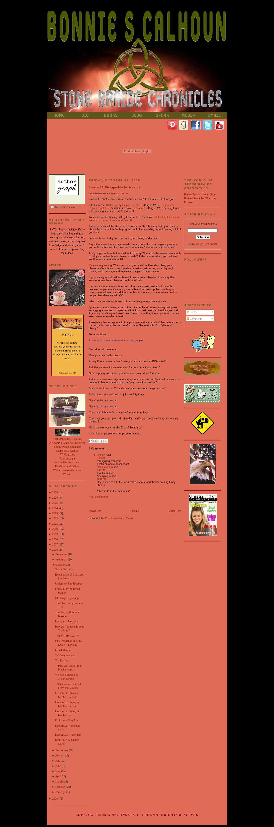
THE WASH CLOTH (66, 635)
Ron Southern (105, 467)
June (58, 765)
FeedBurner (210, 243)
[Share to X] (98, 441)
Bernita (101, 454)
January (60, 792)
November (61, 559)
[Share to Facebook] (102, 441)
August (59, 755)
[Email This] (91, 441)
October (60, 564)
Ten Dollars (61, 660)
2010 (55, 528)
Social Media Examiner (67, 446)
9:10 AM (101, 458)
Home (135, 510)
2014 (55, 508)
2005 (55, 798)
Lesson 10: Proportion (68, 734)
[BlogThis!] (94, 441)
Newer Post (95, 510)
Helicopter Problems (67, 621)
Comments (195, 318)
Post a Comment (99, 496)
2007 (55, 544)
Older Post (175, 510)
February (60, 786)
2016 (55, 497)
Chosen (138, 208)
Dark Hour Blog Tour (67, 720)
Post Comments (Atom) (119, 518)
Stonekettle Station (67, 450)
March (59, 781)
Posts (193, 312)
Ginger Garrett (130, 205)
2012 (55, 518)
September (61, 750)
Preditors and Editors (67, 466)
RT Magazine (67, 454)
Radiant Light (67, 458)
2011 (55, 523)
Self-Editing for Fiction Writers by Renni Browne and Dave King (134, 219)
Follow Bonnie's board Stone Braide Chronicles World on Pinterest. (200, 198)
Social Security (64, 569)
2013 (55, 513)
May (57, 771)
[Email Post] (109, 440)
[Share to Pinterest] (106, 441)
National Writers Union (67, 462)
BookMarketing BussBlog (67, 438)
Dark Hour (112, 205)
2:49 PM (101, 470)
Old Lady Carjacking (67, 598)
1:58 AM (124, 193)
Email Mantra (63, 650)
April (58, 776)
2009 (55, 534)
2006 (55, 549)
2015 (55, 502)
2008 (55, 539)
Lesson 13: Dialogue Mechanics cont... (116, 187)
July (57, 760)
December (61, 554)
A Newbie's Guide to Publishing (67, 442)
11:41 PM (101, 479)
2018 (55, 492)
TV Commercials (65, 655)
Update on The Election (68, 583)
